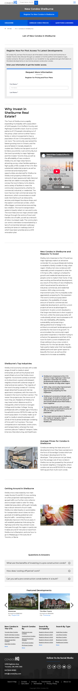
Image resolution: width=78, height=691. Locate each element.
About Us (67, 682)
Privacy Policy (52, 684)
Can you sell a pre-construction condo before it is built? (32, 579)
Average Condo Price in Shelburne (39, 24)
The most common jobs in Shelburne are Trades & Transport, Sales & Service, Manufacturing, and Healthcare (57, 418)
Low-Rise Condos (61, 635)
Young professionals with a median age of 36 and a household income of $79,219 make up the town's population (57, 409)
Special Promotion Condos (27, 639)
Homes (34, 682)
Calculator (25, 684)
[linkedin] (69, 667)
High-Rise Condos (61, 632)
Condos (24, 682)
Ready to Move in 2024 (46, 642)
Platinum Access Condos (27, 633)
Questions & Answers (64, 23)
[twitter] (54, 667)
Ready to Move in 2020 (46, 632)
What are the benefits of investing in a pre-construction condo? (36, 563)
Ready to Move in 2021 (46, 635)
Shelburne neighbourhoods (12, 24)
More (6, 646)
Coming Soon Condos (28, 636)
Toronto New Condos (11, 632)
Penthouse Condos (62, 642)
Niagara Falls (15, 615)
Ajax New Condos (10, 644)
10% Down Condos (27, 642)
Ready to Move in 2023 (46, 640)
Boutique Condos (61, 640)
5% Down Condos (27, 645)
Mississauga (46, 615)
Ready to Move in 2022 (46, 637)
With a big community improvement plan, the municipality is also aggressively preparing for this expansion (57, 389)
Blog (57, 682)
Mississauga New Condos (10, 640)
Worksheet (38, 684)
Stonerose (12, 611)
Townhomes (46, 682)
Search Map (12, 682)
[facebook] (49, 667)
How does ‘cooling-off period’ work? (23, 571)
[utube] (64, 667)
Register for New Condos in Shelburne (39, 14)
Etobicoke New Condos (12, 637)
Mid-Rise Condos (61, 637)
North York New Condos (12, 635)
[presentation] (6, 605)
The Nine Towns (46, 611)
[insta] (59, 667)
